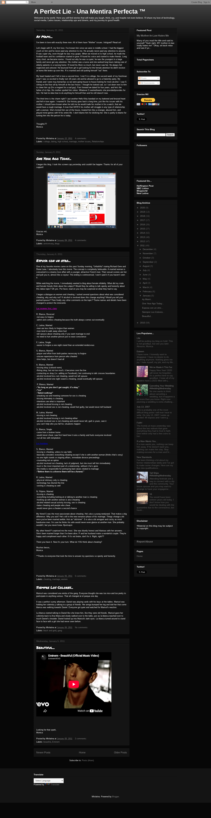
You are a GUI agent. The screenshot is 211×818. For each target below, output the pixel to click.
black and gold (49, 630)
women (64, 579)
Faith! (139, 422)
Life (138, 338)
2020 (143, 207)
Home (82, 752)
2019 (143, 212)
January (147, 295)
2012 (143, 241)
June (145, 274)
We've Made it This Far (161, 367)
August (146, 266)
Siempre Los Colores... (54, 587)
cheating (47, 579)
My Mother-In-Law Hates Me (153, 35)
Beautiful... (45, 647)
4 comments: (81, 138)
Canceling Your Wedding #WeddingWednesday (162, 387)
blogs (57, 243)
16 (151, 494)
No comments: (82, 627)
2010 (143, 322)
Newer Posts (43, 752)
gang (60, 630)
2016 (143, 224)
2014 (143, 233)
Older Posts (120, 752)
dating (53, 141)
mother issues (84, 141)
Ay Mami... (44, 36)
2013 (143, 237)
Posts (143, 78)
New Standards (144, 457)
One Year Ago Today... (53, 158)
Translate (55, 784)
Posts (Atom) (88, 760)
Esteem (140, 351)
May (145, 279)
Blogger (115, 796)
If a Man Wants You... (147, 441)
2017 (143, 220)
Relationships (98, 141)
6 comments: (81, 576)
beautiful (47, 742)
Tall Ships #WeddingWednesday (160, 474)
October (147, 257)
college (46, 141)
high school (63, 141)
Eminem (56, 742)
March (146, 287)
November (148, 253)
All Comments (147, 83)
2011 (142, 245)
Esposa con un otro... (53, 260)
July (145, 270)
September (148, 262)
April (145, 283)
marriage (73, 141)
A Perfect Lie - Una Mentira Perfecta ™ (90, 11)
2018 (143, 216)
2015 (143, 228)
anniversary (48, 243)
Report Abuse (145, 541)
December (148, 249)
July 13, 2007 (143, 407)
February (147, 291)
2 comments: (81, 738)
